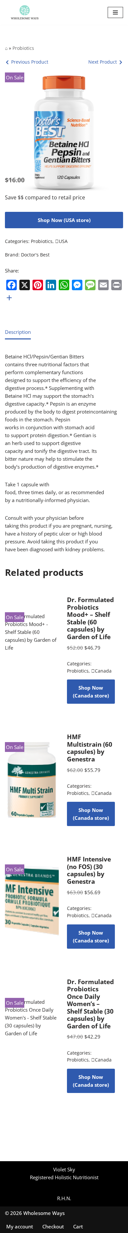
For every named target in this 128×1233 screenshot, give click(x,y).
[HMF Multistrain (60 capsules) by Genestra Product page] (32, 780)
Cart (78, 1226)
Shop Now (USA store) (64, 220)
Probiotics (23, 48)
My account (19, 1226)
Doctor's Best (35, 255)
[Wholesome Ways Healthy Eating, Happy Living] (24, 12)
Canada (101, 671)
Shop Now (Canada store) (91, 691)
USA (61, 241)
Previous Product (29, 62)
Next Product (102, 62)
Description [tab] (18, 332)
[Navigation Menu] (115, 12)
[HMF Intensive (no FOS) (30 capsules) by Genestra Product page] (32, 902)
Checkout (53, 1226)
